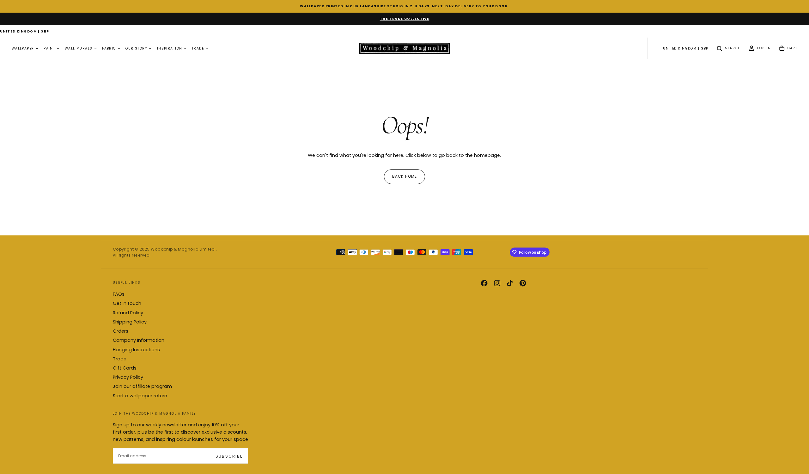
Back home (404, 176)
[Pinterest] (522, 283)
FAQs (119, 294)
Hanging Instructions (136, 350)
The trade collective (404, 18)
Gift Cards (125, 368)
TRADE (198, 48)
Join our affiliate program (142, 386)
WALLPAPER (23, 48)
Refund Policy (128, 313)
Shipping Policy (130, 322)
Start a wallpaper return (140, 396)
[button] (24, 32)
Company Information (138, 340)
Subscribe (229, 456)
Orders (120, 331)
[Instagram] (497, 283)
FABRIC (109, 48)
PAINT (49, 48)
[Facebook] (484, 283)
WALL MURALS (79, 48)
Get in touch (127, 303)
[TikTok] (510, 283)
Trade (119, 359)
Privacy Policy (128, 377)
